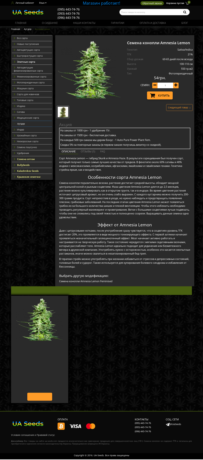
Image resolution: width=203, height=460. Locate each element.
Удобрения (23, 153)
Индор (20, 129)
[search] (185, 12)
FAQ (102, 151)
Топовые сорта (25, 100)
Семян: (145, 85)
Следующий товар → (179, 107)
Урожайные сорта (27, 135)
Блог (184, 23)
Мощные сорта (25, 88)
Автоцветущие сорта (28, 49)
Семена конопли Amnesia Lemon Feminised (85, 281)
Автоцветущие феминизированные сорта (28, 69)
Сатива (21, 111)
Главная (20, 23)
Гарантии (117, 23)
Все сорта (22, 38)
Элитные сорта (26, 61)
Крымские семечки (28, 176)
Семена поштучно (27, 147)
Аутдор (27, 29)
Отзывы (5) (88, 151)
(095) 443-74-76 (69, 9)
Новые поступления (28, 43)
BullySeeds (23, 165)
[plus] (176, 85)
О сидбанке (50, 23)
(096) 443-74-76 (69, 17)
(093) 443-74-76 (69, 13)
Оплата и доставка (153, 23)
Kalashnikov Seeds (28, 170)
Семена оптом (26, 159)
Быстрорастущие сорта (30, 55)
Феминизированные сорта (31, 76)
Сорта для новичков (28, 94)
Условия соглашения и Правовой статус (33, 434)
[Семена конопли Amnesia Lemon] (89, 70)
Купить (164, 95)
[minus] (155, 85)
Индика (21, 106)
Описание (69, 151)
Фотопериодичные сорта (31, 82)
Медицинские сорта (28, 117)
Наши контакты (84, 23)
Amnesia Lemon (40, 348)
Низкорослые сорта (27, 141)
